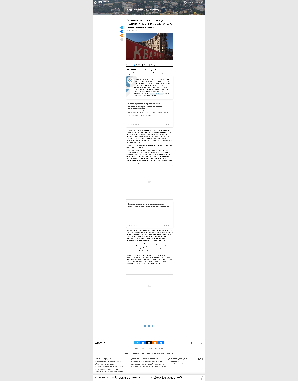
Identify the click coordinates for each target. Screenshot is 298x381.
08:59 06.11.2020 (130, 30)
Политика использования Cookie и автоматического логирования (109, 367)
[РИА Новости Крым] (101, 2)
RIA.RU (168, 353)
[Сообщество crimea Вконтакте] (143, 342)
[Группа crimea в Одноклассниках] (155, 342)
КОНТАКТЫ (149, 353)
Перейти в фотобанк (144, 61)
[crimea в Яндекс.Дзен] (149, 342)
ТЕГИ (173, 353)
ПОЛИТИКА (138, 349)
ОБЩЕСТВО (145, 349)
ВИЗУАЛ (161, 349)
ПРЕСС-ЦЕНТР (135, 353)
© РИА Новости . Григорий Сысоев (133, 61)
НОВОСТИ (126, 353)
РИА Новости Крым (156, 94)
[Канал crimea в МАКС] (161, 342)
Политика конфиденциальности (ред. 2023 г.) (107, 370)
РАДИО (142, 353)
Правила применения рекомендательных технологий (109, 371)
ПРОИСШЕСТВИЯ (153, 349)
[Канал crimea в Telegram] (137, 342)
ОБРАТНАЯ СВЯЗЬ (159, 353)
